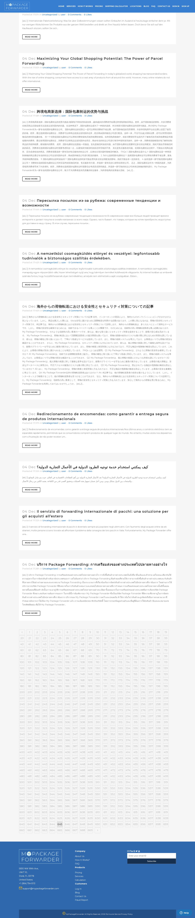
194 (128, 686)
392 (112, 746)
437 (150, 758)
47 (75, 644)
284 (52, 716)
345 (60, 734)
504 (52, 782)
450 (97, 764)
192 (113, 686)
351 (105, 734)
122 (37, 668)
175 (135, 680)
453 (120, 764)
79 (165, 650)
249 (90, 704)
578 (158, 800)
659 (165, 824)
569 (90, 800)
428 (82, 758)
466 (67, 770)
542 (37, 794)
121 (29, 668)
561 (30, 800)
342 (37, 734)
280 (22, 716)
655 (135, 824)
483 (44, 776)
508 (82, 782)
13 (120, 632)
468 (82, 770)
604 (52, 812)
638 (158, 818)
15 (135, 632)
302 (37, 722)
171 (105, 680)
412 (113, 752)
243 (44, 704)
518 (158, 782)
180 (22, 686)
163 (45, 680)
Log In (78, 889)
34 (128, 638)
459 (165, 764)
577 (150, 800)
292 (112, 716)
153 (120, 674)
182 (37, 686)
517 (151, 782)
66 (67, 650)
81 (29, 656)
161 (29, 680)
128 (83, 668)
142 (37, 674)
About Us (79, 856)
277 (150, 710)
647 (75, 824)
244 (52, 704)
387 (75, 746)
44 (52, 644)
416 (143, 752)
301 (30, 722)
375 (135, 740)
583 (44, 806)
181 (29, 686)
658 (158, 824)
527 (75, 788)
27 (75, 638)
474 (128, 770)
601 (30, 812)
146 (67, 674)
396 (143, 746)
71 (105, 650)
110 (97, 662)
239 (165, 698)
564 (52, 800)
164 (52, 680)
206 (67, 692)
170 (98, 680)
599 (165, 806)
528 (82, 788)
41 (29, 644)
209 (90, 692)
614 (128, 812)
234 (127, 698)
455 (135, 764)
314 (128, 722)
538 (158, 788)
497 (150, 776)
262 (37, 710)
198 (158, 686)
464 (52, 770)
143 (45, 674)
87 (75, 656)
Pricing (78, 872)
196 (143, 686)
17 (150, 632)
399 (165, 746)
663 (44, 830)
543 (44, 794)
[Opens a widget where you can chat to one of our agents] (184, 913)
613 (120, 812)
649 (90, 824)
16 (143, 632)
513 (120, 782)
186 (67, 686)
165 (60, 680)
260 (22, 710)
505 (60, 782)
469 (90, 770)
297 (150, 716)
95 (135, 656)
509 (90, 782)
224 (52, 698)
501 (30, 782)
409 (90, 752)
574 (128, 800)
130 (98, 668)
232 (112, 698)
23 (44, 638)
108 (83, 662)
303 (44, 722)
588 (82, 806)
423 (44, 758)
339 (165, 728)
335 (135, 728)
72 (112, 650)
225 (60, 698)
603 (44, 812)
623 (44, 818)
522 (37, 788)
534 (128, 788)
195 (135, 686)
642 (37, 824)
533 (120, 788)
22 (37, 638)
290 (97, 716)
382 (37, 746)
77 (150, 650)
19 (166, 632)
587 (75, 806)
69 (90, 650)
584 (52, 806)
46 (67, 644)
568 (82, 800)
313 (120, 722)
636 (143, 818)
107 (75, 662)
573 (120, 800)
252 (112, 704)
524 (52, 788)
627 (75, 818)
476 (143, 770)
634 (127, 818)
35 (135, 638)
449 (90, 764)
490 (97, 776)
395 (135, 746)
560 (22, 800)
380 (22, 746)
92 (112, 656)
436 (143, 758)
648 (82, 824)
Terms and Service (113, 914)
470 (97, 770)
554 (128, 794)
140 (22, 674)
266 (67, 710)
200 (22, 692)
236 (143, 698)
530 (97, 788)
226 (67, 698)
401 (29, 752)
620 (22, 818)
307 (75, 722)
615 (135, 812)
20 (22, 638)
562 (37, 800)
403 (44, 752)
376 (143, 740)
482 (37, 776)
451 (105, 764)
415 (135, 752)
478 (158, 770)
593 (120, 806)
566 (67, 800)
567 (75, 800)
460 (22, 770)
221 (30, 698)
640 (22, 824)
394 (127, 746)
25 (59, 638)
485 (60, 776)
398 (158, 746)
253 (120, 704)
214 (128, 692)
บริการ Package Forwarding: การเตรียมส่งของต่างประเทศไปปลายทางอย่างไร (102, 564)
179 (166, 680)
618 (158, 812)
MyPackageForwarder (74, 914)
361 (30, 740)
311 (105, 722)
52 (112, 644)
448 (82, 764)
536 (143, 788)
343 (44, 734)
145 (60, 674)
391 (105, 746)
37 (150, 638)
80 (22, 656)
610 (98, 812)
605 (60, 812)
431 (105, 758)
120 (22, 668)
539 (165, 788)
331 (105, 728)
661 (30, 830)
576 (143, 800)
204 (52, 692)
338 (158, 728)
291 (105, 716)
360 (22, 740)
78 (158, 650)
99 (165, 656)
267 (75, 710)
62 (37, 650)
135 (135, 668)
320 (22, 728)
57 (150, 644)
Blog (77, 892)
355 (135, 734)
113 (120, 662)
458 (158, 764)
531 (105, 788)
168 (83, 680)
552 (113, 794)
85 (59, 656)
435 (135, 758)
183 (45, 686)
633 (120, 818)
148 (83, 674)
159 (166, 674)
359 (165, 734)
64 (52, 650)
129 (90, 668)
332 (112, 728)
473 (120, 770)
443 (44, 764)
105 (60, 662)
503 (44, 782)
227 (75, 698)
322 (37, 728)
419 (166, 752)
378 (158, 740)
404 (52, 752)
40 (22, 644)
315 (135, 722)
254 (128, 704)
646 (67, 824)
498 (158, 776)
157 (151, 674)
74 (127, 650)
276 (143, 710)
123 (45, 668)
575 (135, 800)
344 (52, 734)
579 (165, 800)
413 (120, 752)
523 (44, 788)
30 (97, 638)
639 (165, 818)
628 (82, 818)
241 (30, 704)
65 (59, 650)
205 (60, 692)
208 (82, 692)
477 (150, 770)
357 (150, 734)
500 (22, 782)
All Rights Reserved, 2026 (95, 914)
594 (128, 806)
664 (52, 830)
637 (150, 818)
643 (44, 824)
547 (75, 794)
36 (143, 638)
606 (67, 812)
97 (150, 656)
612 (113, 812)
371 (105, 740)
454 (127, 764)
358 (158, 734)
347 (75, 734)
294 (127, 716)
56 (143, 644)
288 (82, 716)
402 (37, 752)
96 (143, 656)
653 (120, 824)
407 (75, 752)
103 (45, 662)
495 (135, 776)
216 (143, 692)
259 (165, 704)
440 (22, 764)
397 (150, 746)
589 (90, 806)
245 (60, 704)
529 (90, 788)
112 (112, 662)
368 (82, 740)
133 (120, 668)
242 (37, 704)
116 (143, 662)
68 (82, 650)
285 (60, 716)
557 (150, 794)
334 (127, 728)
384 (52, 746)
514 (128, 782)
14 (128, 632)
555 (135, 794)
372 (112, 740)
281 (30, 716)
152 (113, 674)
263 (44, 710)
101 (29, 662)
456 (143, 764)
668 (82, 830)
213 (120, 692)
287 (75, 716)
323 (44, 728)
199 (166, 686)
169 (90, 680)
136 (143, 668)
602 (37, 812)
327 (75, 728)
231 (105, 698)
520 (22, 788)
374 (128, 740)
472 (112, 770)
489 (90, 776)
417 (151, 752)
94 (128, 656)
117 (150, 662)
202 (37, 692)
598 (158, 806)
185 (60, 686)
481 (30, 776)
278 (158, 710)
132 (113, 668)
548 (82, 794)
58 (158, 644)
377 (150, 740)
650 (97, 824)
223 (44, 698)
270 (97, 710)
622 (37, 818)
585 (60, 806)
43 (44, 644)
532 (112, 788)
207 (75, 692)
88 (82, 656)
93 (120, 656)
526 (67, 788)
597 (150, 806)
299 (165, 716)
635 (135, 818)
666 (67, 830)
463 (44, 770)
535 (135, 788)
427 (75, 758)
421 (30, 758)
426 (67, 758)
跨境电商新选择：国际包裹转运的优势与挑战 (72, 111)
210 (98, 692)
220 (22, 698)
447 (75, 764)
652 (112, 824)
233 (120, 698)
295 (135, 716)
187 (75, 686)
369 (90, 740)
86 (67, 656)
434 (127, 758)
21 (29, 638)
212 (113, 692)
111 (105, 662)
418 (158, 752)
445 (59, 764)
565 (60, 800)
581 (30, 806)
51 (105, 644)
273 (120, 710)
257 (150, 704)
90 (97, 656)
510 (98, 782)
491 (105, 776)
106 (67, 662)
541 (30, 794)
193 (120, 686)
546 (67, 794)
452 (112, 764)
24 (52, 638)
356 (143, 734)
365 (60, 740)
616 (143, 812)
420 (22, 758)
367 (75, 740)
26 (67, 638)
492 (112, 776)
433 (120, 758)
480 (22, 776)
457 (150, 764)
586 (67, 806)
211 (105, 692)
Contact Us (80, 896)
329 (90, 728)
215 (135, 692)
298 (158, 716)
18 (158, 632)
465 (60, 770)
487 (75, 776)
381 (30, 746)
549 (90, 794)
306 (67, 722)
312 (113, 722)
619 (166, 812)
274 (128, 710)
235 (135, 698)
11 (105, 632)
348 (82, 734)
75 (135, 650)
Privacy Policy (127, 914)
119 (165, 662)
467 (75, 770)
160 (22, 680)
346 (67, 734)
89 (90, 656)
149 (90, 674)
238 (158, 698)
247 (75, 704)
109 (90, 662)
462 (37, 770)
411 (105, 752)
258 (158, 704)
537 (150, 788)
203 (44, 692)
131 (105, 668)
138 (158, 668)
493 (120, 776)
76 (143, 650)
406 (67, 752)
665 (60, 830)
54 (127, 644)
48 (82, 644)
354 (128, 734)
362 (37, 740)
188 (83, 686)
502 (37, 782)
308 (82, 722)
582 (37, 806)
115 (135, 662)
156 (143, 674)
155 (135, 674)
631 (105, 818)
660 (22, 830)
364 (52, 740)
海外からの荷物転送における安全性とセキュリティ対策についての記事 (95, 306)
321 (30, 728)
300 (22, 722)
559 (166, 794)
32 (112, 638)
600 (22, 812)
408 (82, 752)
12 (113, 632)
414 (128, 752)
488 (82, 776)
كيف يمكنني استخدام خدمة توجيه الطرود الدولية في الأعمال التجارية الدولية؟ (92, 467)
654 (128, 824)
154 (128, 674)
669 (90, 830)
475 (135, 770)
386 (67, 746)
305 (60, 722)
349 (90, 734)
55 (135, 644)
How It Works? (82, 860)
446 (67, 764)
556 (143, 794)
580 (22, 806)
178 (158, 680)
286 (67, 716)
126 (67, 668)
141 (29, 674)
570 (97, 800)
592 (112, 806)
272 (112, 710)
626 (67, 818)
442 (37, 764)
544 (52, 794)
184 (52, 686)
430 (97, 758)
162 (37, 680)
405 (59, 752)
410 (98, 752)
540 (22, 794)
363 (44, 740)
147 (75, 674)
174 (128, 680)
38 (158, 638)
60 (22, 650)
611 (105, 812)
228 (82, 698)
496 (143, 776)
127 (75, 668)
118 (158, 662)
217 (151, 692)
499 (165, 776)
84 (52, 656)
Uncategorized (49, 14)
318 (158, 722)
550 (97, 794)
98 (158, 656)
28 (82, 638)
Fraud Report (81, 900)
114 (128, 662)
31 (105, 638)
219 (166, 692)
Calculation (80, 880)
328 (82, 728)
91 (105, 656)
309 (90, 722)
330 (97, 728)
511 (105, 782)
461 (30, 770)
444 (52, 764)
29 (90, 638)
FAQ (77, 863)
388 (82, 746)
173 (120, 680)
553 (120, 794)
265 (60, 710)
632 (112, 818)
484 (52, 776)
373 (120, 740)
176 (143, 680)
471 (105, 770)
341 (30, 734)
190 (98, 686)
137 (151, 668)
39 (165, 638)
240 (22, 704)
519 (166, 782)
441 (29, 764)
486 (67, 776)
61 (29, 650)
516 (143, 782)
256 (143, 704)
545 (60, 794)
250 (97, 704)
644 (52, 824)
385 (60, 746)
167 (75, 680)
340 (22, 734)
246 (67, 704)
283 (44, 716)
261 (30, 710)
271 (105, 710)
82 (37, 656)
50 (97, 644)
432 (112, 758)
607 (75, 812)
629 (90, 818)
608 (82, 812)
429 (90, 758)
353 (120, 734)
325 (60, 728)
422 (37, 758)
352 (112, 734)
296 (143, 716)
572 (112, 800)
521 (30, 788)
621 (30, 818)
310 (98, 722)
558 (158, 794)
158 (158, 674)
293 (120, 716)
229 (90, 698)
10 (97, 632)
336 (143, 728)
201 (30, 692)
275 (135, 710)
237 (150, 698)
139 (166, 668)
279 (165, 710)
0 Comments (74, 14)
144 (52, 674)
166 (67, 680)
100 (22, 662)
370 (97, 740)
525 (60, 788)
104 (52, 662)
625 (60, 818)
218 (158, 692)
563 (44, 800)
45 (59, 644)
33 (120, 638)
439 (165, 758)
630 (97, 818)
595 (135, 806)
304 (52, 722)
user (63, 14)
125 (60, 668)
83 (44, 656)
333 (120, 728)
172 (113, 680)
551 (105, 794)
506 (67, 782)
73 (120, 650)
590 (97, 806)
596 (143, 806)
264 (52, 710)
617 (151, 812)
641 (30, 824)
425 (60, 758)
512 (113, 782)
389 (90, 746)
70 (97, 650)
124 (52, 668)
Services (79, 876)
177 (151, 680)
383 (44, 746)
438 (158, 758)
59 (165, 644)
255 (135, 704)
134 (128, 668)
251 (105, 704)
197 (151, 686)
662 (37, 830)
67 (75, 650)
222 (37, 698)
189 (90, 686)
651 (105, 824)
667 (75, 830)
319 (166, 722)
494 (127, 776)
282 (37, 716)
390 (97, 746)
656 (143, 824)
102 (37, 662)
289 (90, 716)
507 (75, 782)
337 (150, 728)
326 (67, 728)
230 (97, 698)
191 (105, 686)
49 (90, 644)
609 (90, 812)
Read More (31, 37)
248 (82, 704)
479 (165, 770)
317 (151, 722)
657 (150, 824)
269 (90, 710)
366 (67, 740)
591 (105, 806)
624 (52, 818)
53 (120, 644)
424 (52, 758)
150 (98, 674)
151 (105, 674)
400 (22, 752)
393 (120, 746)
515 (135, 782)
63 (44, 650)
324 (52, 728)
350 (97, 734)
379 (165, 740)
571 (105, 800)
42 (37, 644)
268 (82, 710)
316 (143, 722)
